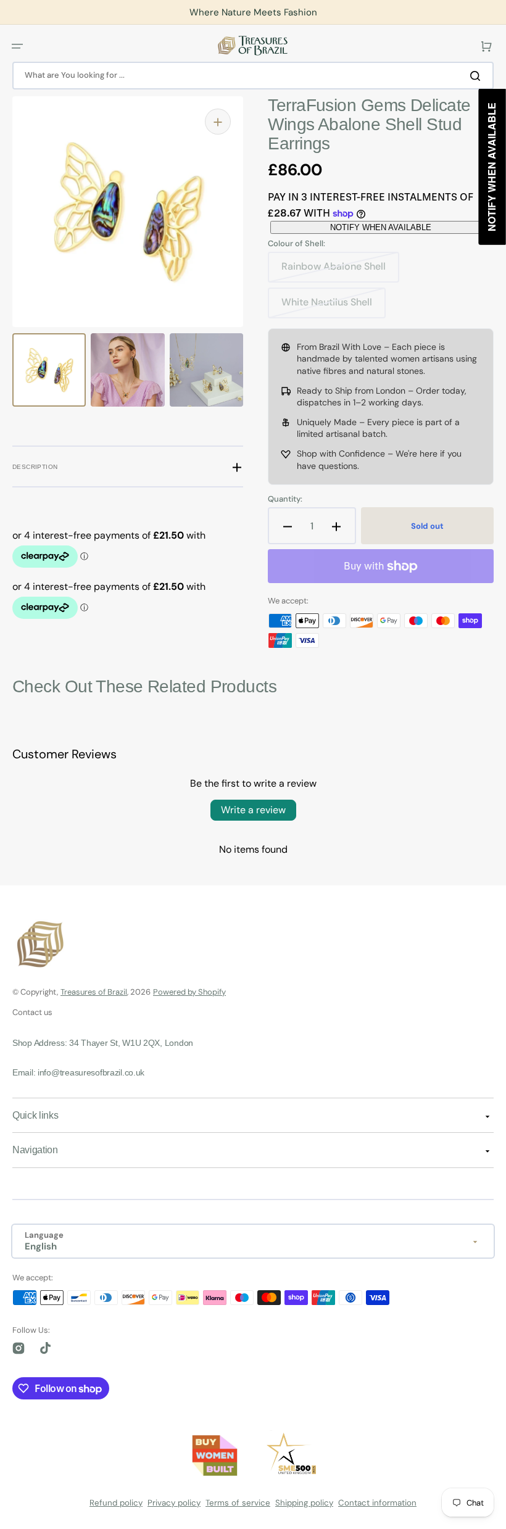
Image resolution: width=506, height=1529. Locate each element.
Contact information (377, 1503)
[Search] (478, 75)
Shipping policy (304, 1503)
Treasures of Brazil (93, 992)
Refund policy (116, 1503)
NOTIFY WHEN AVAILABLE (380, 227)
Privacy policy (174, 1503)
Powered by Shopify (189, 992)
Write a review (253, 809)
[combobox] (253, 75)
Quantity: (285, 499)
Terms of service (237, 1503)
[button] (17, 45)
